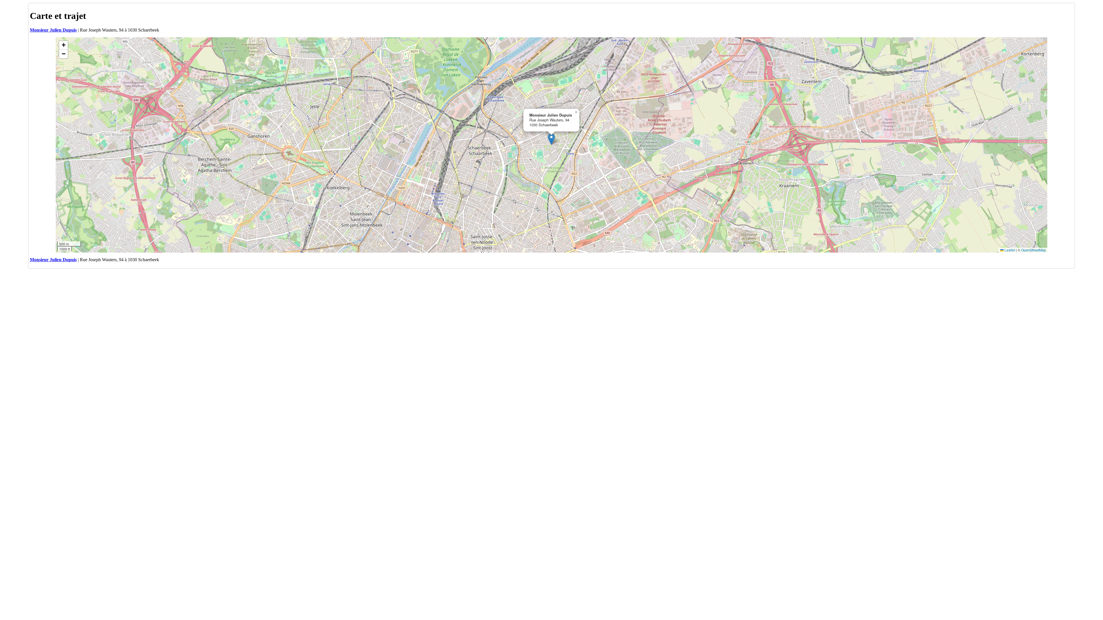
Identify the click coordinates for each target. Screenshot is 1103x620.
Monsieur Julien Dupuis (53, 30)
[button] (551, 139)
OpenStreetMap (1033, 249)
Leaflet (1009, 249)
